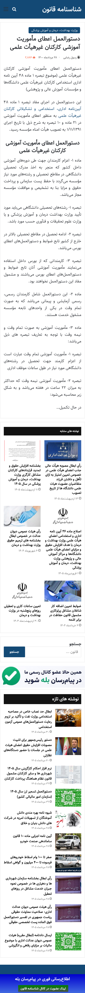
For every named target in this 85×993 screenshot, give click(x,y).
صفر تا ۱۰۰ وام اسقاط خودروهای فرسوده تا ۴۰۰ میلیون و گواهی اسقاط (28, 860)
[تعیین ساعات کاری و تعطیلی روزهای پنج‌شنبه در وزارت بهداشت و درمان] (22, 591)
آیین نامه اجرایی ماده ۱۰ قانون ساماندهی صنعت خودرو (32, 838)
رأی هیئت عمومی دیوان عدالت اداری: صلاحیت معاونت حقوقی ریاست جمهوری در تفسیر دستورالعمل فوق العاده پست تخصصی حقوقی (28, 914)
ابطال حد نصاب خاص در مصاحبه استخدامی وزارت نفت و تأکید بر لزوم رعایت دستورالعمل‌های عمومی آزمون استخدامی (28, 719)
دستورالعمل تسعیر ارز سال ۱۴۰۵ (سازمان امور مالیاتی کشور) (31, 794)
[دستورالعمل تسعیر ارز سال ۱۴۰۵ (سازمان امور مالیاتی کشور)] (68, 798)
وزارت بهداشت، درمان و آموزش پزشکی (54, 30)
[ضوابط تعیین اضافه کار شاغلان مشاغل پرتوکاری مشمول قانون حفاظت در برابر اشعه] (62, 591)
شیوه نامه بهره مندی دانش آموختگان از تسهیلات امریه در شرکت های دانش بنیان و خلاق (28, 817)
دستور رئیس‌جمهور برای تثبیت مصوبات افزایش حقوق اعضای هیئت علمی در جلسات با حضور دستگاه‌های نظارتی (28, 747)
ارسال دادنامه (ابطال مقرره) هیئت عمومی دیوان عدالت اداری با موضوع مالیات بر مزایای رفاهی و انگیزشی (28, 940)
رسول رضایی (69, 57)
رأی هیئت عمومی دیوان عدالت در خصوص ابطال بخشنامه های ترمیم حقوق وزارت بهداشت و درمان (24, 538)
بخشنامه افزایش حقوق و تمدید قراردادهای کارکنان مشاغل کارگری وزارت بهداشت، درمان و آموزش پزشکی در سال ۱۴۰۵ (24, 474)
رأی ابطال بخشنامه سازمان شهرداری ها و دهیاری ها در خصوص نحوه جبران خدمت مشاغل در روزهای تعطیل (29, 886)
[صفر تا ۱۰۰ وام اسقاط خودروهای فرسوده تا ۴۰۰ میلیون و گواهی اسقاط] (68, 863)
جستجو (75, 644)
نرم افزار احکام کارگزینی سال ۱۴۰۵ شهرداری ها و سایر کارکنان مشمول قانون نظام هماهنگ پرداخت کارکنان (28, 773)
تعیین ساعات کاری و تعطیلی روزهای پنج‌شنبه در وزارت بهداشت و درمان (22, 610)
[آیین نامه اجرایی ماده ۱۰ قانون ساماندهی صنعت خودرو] (68, 842)
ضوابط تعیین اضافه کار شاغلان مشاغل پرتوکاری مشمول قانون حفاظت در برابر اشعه (65, 612)
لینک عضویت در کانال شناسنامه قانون (43, 988)
